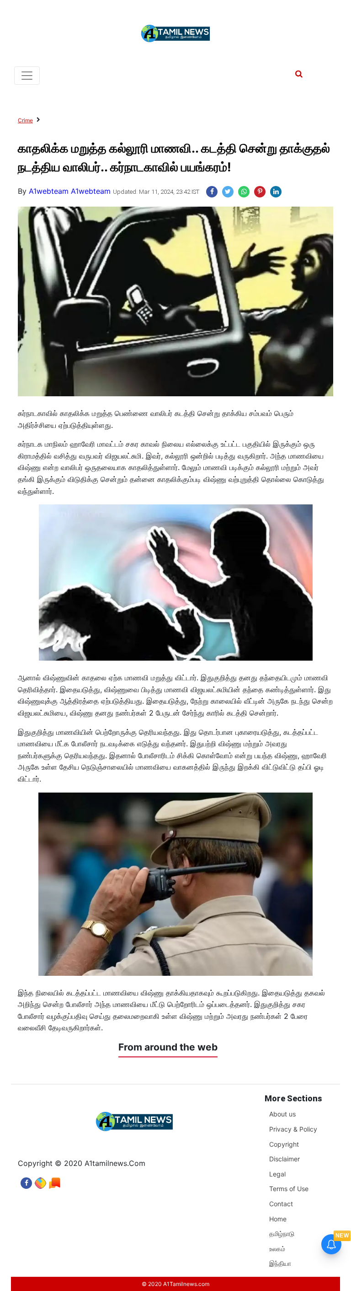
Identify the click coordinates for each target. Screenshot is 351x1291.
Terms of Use (288, 1189)
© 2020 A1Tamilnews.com (175, 1283)
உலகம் (277, 1249)
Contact (281, 1204)
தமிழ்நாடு (281, 1233)
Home (278, 1219)
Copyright (284, 1144)
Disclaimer (284, 1159)
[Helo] (54, 1181)
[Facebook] (26, 1181)
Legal (277, 1174)
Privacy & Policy (293, 1129)
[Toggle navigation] (27, 75)
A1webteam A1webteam (70, 191)
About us (282, 1114)
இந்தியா (280, 1263)
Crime (25, 120)
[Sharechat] (40, 1181)
